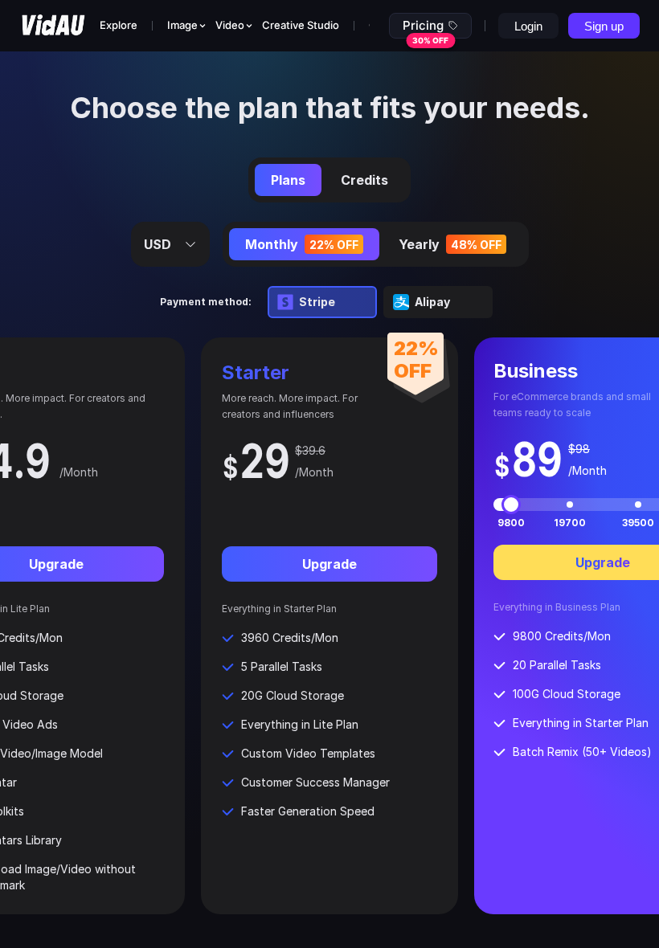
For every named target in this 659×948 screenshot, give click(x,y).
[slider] (511, 504)
